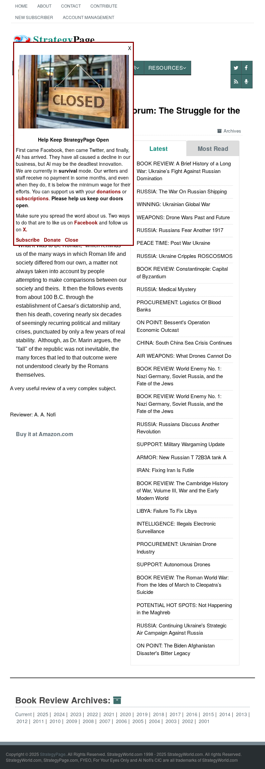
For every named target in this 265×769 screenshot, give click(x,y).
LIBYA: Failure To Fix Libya (167, 510)
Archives (232, 130)
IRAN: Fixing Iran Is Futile (165, 469)
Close (71, 239)
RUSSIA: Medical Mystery (166, 288)
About (44, 6)
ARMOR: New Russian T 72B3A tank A (181, 457)
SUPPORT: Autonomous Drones (173, 564)
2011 (39, 721)
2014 (225, 714)
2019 (143, 714)
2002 (188, 721)
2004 (155, 721)
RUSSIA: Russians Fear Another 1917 (180, 229)
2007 (105, 721)
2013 (242, 714)
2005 (138, 721)
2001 (204, 721)
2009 (72, 721)
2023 (76, 714)
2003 (172, 721)
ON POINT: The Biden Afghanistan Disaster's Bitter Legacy (176, 649)
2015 (209, 714)
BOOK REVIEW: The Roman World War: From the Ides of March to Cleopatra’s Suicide (183, 585)
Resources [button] (165, 67)
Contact (71, 6)
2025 (43, 714)
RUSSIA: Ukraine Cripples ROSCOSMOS (185, 255)
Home (21, 6)
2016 (192, 714)
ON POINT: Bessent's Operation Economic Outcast (173, 325)
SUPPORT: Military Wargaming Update (181, 444)
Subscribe (28, 239)
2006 (122, 721)
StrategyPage (53, 754)
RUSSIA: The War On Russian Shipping (182, 191)
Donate (52, 239)
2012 (23, 721)
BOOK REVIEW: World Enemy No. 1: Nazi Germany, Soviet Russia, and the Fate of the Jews (180, 376)
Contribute (103, 6)
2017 (176, 714)
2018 (159, 714)
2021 (110, 714)
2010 (56, 721)
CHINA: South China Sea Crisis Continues (184, 342)
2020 (126, 714)
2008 (89, 721)
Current (23, 714)
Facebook (86, 222)
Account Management (88, 17)
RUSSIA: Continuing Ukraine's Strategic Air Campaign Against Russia (182, 629)
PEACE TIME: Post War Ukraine (173, 242)
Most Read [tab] (213, 148)
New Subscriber (34, 17)
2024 (60, 714)
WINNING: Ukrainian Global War (173, 204)
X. (25, 229)
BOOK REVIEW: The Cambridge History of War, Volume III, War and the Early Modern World (182, 490)
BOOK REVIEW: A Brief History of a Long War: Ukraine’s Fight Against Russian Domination (184, 171)
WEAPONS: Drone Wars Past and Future (183, 217)
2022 (93, 714)
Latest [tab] (158, 148)
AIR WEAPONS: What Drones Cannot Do (184, 355)
